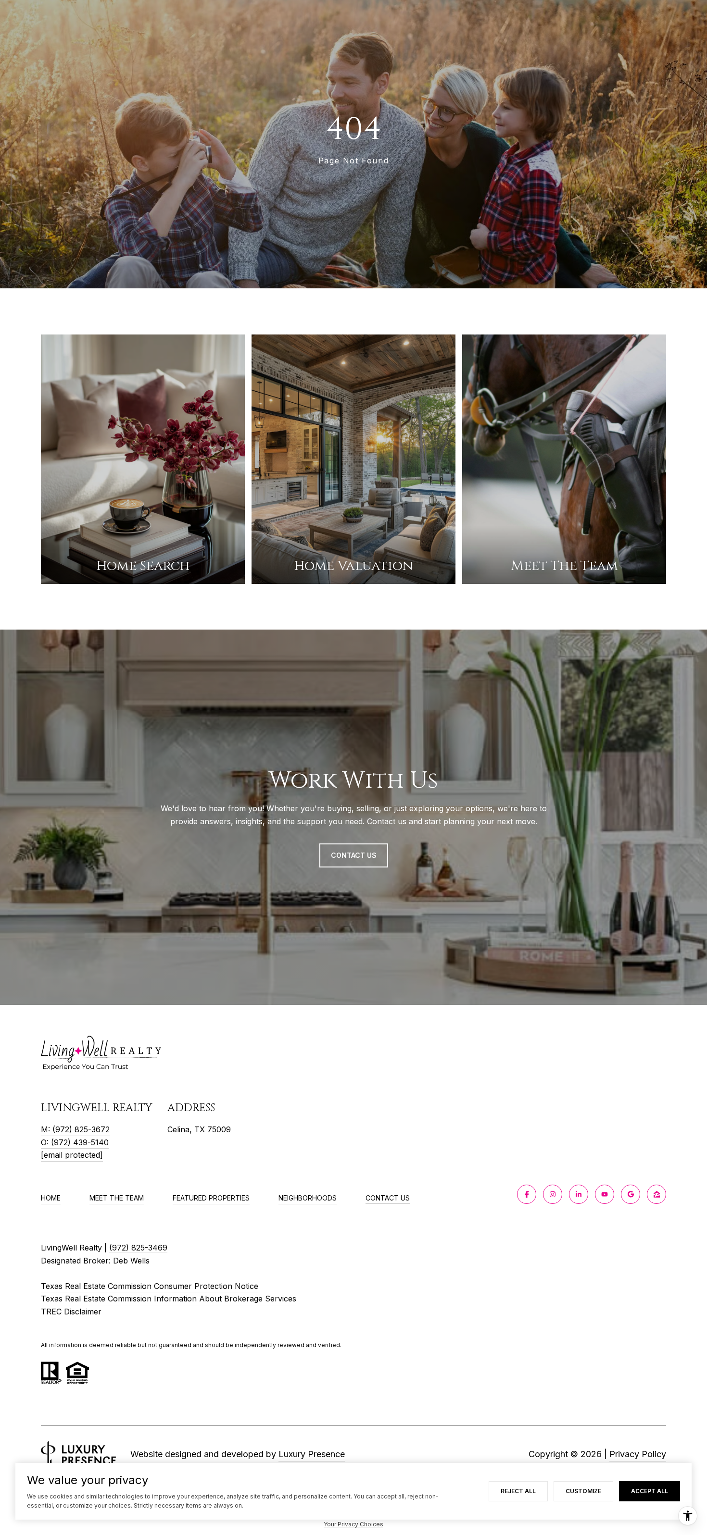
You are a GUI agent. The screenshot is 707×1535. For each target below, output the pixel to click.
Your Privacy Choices (353, 1524)
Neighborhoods (307, 1198)
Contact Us (388, 1198)
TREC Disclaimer (71, 1311)
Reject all (518, 1491)
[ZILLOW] (656, 1194)
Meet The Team (116, 1198)
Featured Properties (211, 1198)
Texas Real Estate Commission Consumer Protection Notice (149, 1286)
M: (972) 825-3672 (75, 1129)
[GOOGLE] (630, 1194)
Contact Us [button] (354, 855)
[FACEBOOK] (526, 1194)
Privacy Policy (637, 1454)
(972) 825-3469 (138, 1247)
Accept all (649, 1491)
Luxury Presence (311, 1454)
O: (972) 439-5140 (75, 1142)
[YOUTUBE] (604, 1194)
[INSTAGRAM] (552, 1194)
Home (51, 1198)
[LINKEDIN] (578, 1194)
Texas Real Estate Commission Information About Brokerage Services (168, 1298)
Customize (583, 1491)
